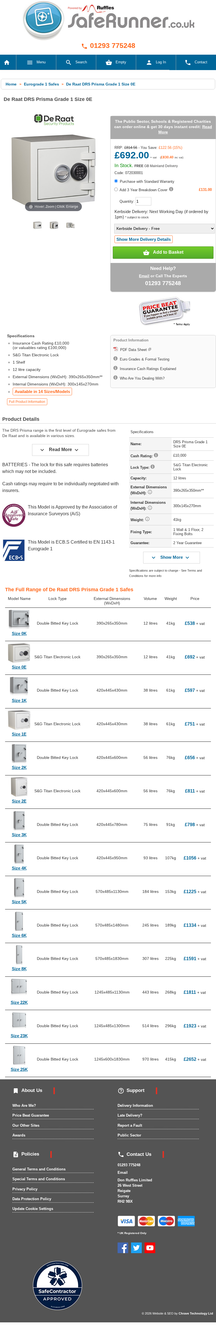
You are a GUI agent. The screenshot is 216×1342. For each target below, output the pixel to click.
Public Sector (129, 1135)
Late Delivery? (130, 1115)
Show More (170, 557)
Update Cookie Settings (32, 1209)
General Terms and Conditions (39, 1169)
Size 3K (19, 834)
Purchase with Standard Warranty (146, 181)
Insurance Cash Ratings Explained (147, 369)
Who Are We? (24, 1105)
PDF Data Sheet (133, 350)
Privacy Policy (24, 1189)
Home (12, 84)
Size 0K (19, 633)
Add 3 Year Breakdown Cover (143, 190)
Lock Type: (140, 467)
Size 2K (19, 767)
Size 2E (19, 801)
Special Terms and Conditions (38, 1179)
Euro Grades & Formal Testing (143, 359)
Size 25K (19, 1069)
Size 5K (19, 901)
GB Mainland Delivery (156, 166)
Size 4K (19, 868)
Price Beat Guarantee (30, 1115)
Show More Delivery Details (143, 239)
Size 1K (19, 700)
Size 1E (19, 734)
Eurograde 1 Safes (41, 84)
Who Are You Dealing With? (141, 378)
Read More (59, 450)
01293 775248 (108, 45)
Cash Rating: (142, 456)
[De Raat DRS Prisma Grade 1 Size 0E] (37, 225)
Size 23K (19, 1035)
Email (144, 276)
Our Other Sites (25, 1125)
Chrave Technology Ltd (196, 1313)
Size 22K (19, 1002)
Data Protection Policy (31, 1199)
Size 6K (19, 935)
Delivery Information (135, 1105)
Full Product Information (27, 402)
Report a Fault (130, 1125)
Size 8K (19, 968)
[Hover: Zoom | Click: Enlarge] (53, 171)
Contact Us (134, 1154)
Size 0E (19, 667)
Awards (18, 1135)
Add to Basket (163, 252)
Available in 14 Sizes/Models (42, 391)
